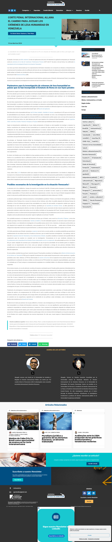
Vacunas (95, 203)
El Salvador (96, 158)
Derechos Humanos (89, 154)
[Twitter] (12, 10)
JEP (102, 177)
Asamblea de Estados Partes (54, 205)
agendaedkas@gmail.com (20, 492)
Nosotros (79, 10)
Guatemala (95, 167)
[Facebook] (9, 10)
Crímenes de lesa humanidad (91, 145)
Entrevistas (59, 10)
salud (84, 197)
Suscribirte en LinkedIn (56, 536)
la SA (19, 172)
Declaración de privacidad (93, 539)
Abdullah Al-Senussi (48, 112)
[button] (100, 10)
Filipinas (66, 218)
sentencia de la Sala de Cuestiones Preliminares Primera (28, 62)
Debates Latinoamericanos (89, 97)
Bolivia (96, 125)
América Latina (88, 122)
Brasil (85, 128)
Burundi (60, 218)
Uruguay (35, 121)
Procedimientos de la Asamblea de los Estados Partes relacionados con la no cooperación (31, 240)
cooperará (34, 231)
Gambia (32, 220)
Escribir (87, 10)
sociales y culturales (96, 197)
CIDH (92, 131)
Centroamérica (95, 128)
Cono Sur (84, 106)
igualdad (85, 174)
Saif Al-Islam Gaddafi (36, 112)
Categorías (25, 10)
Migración (98, 180)
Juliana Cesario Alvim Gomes (18, 434)
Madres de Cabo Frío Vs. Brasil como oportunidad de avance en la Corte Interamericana (21, 441)
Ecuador (18, 121)
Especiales (37, 10)
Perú (85, 194)
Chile (8, 121)
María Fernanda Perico (19, 432)
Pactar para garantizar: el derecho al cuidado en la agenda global (98, 84)
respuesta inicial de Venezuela (21, 236)
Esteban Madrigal (14, 435)
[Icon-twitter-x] (32, 373)
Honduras (95, 171)
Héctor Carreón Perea (52, 432)
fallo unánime (24, 59)
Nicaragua (95, 184)
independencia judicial (89, 177)
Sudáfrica (38, 220)
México (85, 184)
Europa (84, 110)
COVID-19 (86, 141)
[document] (56, 524)
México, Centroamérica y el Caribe (92, 100)
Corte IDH (96, 135)
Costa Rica (13, 121)
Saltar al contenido (6, 1)
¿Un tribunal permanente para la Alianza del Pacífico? (97, 55)
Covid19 (95, 141)
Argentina (72, 119)
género (85, 171)
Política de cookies (83, 539)
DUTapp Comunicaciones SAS (86, 506)
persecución (97, 190)
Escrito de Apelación (44, 109)
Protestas (93, 194)
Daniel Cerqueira (83, 432)
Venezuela (86, 207)
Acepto (90, 535)
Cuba (84, 148)
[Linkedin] (15, 10)
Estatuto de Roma (21, 74)
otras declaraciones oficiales (37, 236)
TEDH (84, 200)
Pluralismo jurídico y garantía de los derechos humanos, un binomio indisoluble (54, 438)
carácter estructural (44, 257)
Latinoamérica (87, 180)
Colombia (86, 135)
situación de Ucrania (27, 299)
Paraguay (29, 121)
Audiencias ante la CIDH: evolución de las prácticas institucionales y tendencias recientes (88, 438)
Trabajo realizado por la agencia (76, 506)
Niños (85, 187)
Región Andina (86, 103)
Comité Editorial (48, 10)
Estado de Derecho (88, 164)
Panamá (23, 121)
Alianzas (68, 10)
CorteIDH (86, 138)
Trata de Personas (96, 200)
